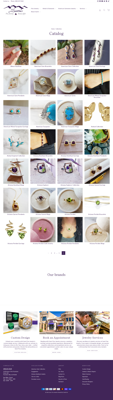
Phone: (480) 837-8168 (17, 1)
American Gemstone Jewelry (67, 8)
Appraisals (85, 376)
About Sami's (35, 11)
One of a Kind (35, 376)
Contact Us (61, 374)
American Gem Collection (38, 369)
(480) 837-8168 (7, 368)
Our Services (92, 350)
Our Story (61, 371)
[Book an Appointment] (56, 322)
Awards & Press (62, 379)
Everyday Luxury (35, 379)
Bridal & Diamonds (49, 8)
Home (53, 29)
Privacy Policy (86, 384)
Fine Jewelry (35, 8)
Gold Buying (85, 379)
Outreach (61, 381)
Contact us (6, 1)
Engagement (34, 371)
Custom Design (20, 352)
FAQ (59, 369)
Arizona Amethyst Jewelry (38, 374)
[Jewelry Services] (92, 322)
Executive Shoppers (87, 381)
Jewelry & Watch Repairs (89, 371)
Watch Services (86, 374)
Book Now (56, 352)
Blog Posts (61, 376)
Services (82, 8)
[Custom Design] (20, 322)
